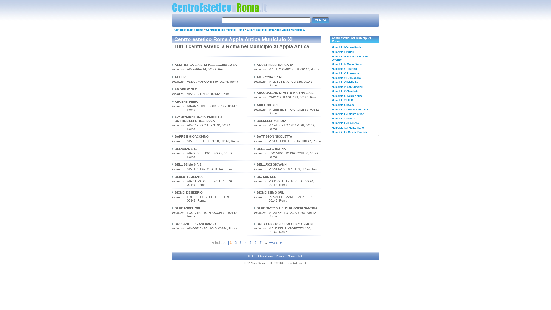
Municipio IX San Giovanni (347, 86)
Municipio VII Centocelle (346, 77)
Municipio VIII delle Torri (346, 82)
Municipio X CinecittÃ (345, 91)
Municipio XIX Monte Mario (348, 127)
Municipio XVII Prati (343, 118)
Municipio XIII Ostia (343, 105)
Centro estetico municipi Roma (225, 29)
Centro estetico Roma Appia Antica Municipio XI (276, 29)
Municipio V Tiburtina (344, 68)
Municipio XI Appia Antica (347, 96)
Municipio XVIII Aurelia (345, 123)
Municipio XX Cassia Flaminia (350, 132)
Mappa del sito (295, 256)
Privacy (280, 256)
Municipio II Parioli (343, 52)
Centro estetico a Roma (188, 29)
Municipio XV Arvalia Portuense (351, 109)
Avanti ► (276, 243)
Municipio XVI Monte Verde (348, 114)
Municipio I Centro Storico (347, 47)
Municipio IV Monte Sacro (347, 64)
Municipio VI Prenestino (346, 73)
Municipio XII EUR (342, 100)
